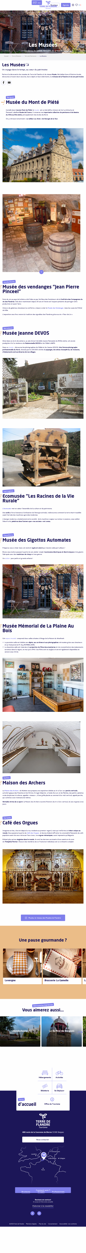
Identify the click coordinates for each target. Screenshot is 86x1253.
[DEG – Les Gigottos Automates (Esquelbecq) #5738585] (43, 592)
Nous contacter (42, 1139)
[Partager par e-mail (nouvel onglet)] (9, 83)
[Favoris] (76, 5)
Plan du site (42, 1224)
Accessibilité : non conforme (68, 1224)
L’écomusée (7, 508)
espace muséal (10, 638)
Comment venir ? (43, 1190)
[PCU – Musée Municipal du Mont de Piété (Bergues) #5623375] (43, 156)
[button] (80, 5)
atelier (7, 558)
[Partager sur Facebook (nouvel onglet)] (3, 83)
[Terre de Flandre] (48, 5)
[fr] (80, 5)
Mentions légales (31, 1224)
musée (36, 110)
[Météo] (73, 6)
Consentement (52, 1224)
